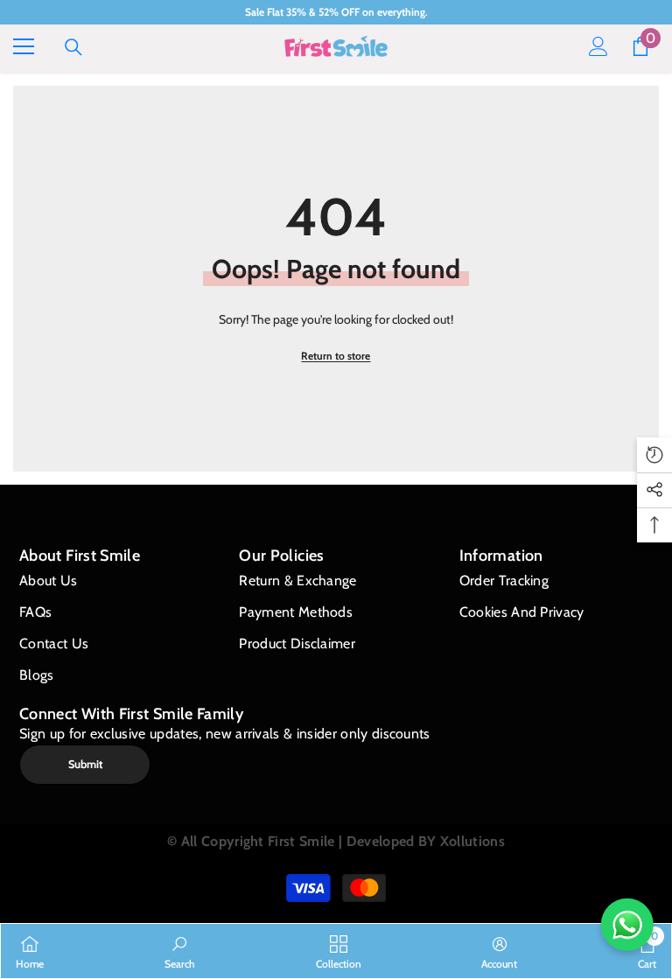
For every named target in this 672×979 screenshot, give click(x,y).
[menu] (23, 46)
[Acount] (598, 46)
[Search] (73, 47)
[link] (180, 951)
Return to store (335, 355)
